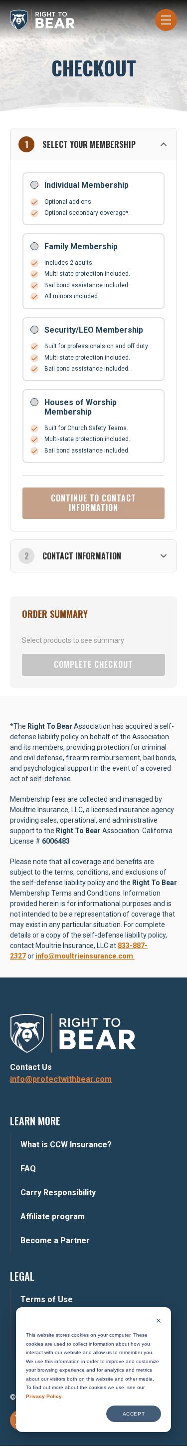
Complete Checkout (93, 664)
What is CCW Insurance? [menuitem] (66, 1144)
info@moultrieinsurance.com (84, 956)
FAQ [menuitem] (28, 1168)
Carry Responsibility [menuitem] (58, 1192)
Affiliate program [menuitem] (52, 1216)
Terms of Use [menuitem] (46, 1299)
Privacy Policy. (44, 1396)
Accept (134, 1414)
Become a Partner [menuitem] (55, 1240)
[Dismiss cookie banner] (158, 1321)
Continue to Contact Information (93, 502)
